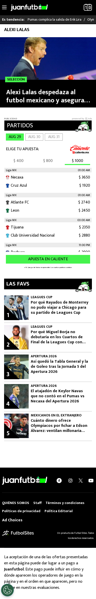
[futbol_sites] (18, 532)
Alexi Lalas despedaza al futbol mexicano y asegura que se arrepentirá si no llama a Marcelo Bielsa (45, 96)
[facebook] (59, 481)
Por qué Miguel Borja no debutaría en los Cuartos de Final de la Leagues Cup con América (57, 337)
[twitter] (81, 481)
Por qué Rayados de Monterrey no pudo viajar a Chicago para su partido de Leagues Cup (59, 307)
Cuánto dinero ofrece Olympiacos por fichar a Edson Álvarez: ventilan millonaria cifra (59, 425)
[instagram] (70, 481)
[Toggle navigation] (4, 7)
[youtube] (91, 481)
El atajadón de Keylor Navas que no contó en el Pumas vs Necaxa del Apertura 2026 (57, 396)
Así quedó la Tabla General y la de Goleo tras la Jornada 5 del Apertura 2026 (59, 366)
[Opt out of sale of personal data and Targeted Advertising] (7, 590)
